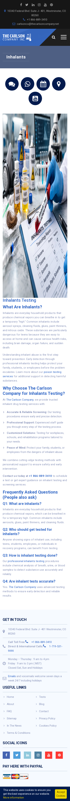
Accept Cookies (60, 794)
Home (10, 697)
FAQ (9, 711)
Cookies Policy (48, 725)
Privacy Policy (47, 718)
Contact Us (12, 84)
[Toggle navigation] (62, 37)
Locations (59, 84)
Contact (44, 711)
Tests (42, 697)
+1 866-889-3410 (36, 19)
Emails (12, 676)
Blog (41, 704)
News (43, 84)
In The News (14, 725)
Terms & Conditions (18, 732)
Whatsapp (27, 84)
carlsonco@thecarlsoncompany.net (37, 24)
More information (13, 797)
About (10, 704)
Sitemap (12, 718)
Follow (35, 98)
